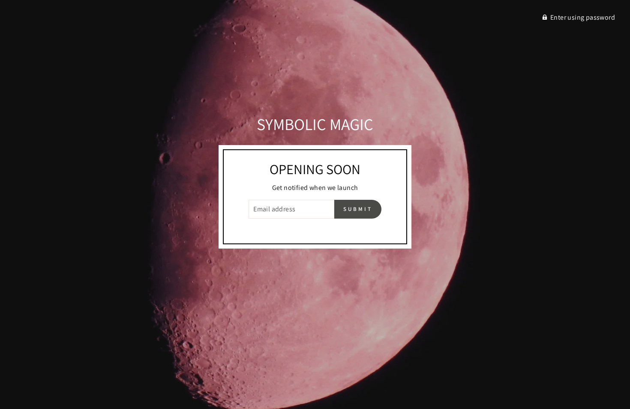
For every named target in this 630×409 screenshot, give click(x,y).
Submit (357, 209)
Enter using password (582, 17)
